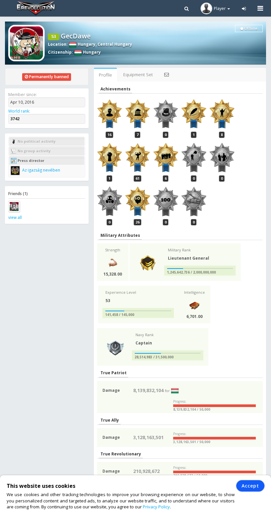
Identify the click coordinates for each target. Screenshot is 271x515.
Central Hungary (114, 44)
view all (15, 217)
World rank (18, 111)
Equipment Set (138, 74)
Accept (250, 486)
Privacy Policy (156, 507)
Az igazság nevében (40, 170)
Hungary (86, 44)
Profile (105, 75)
